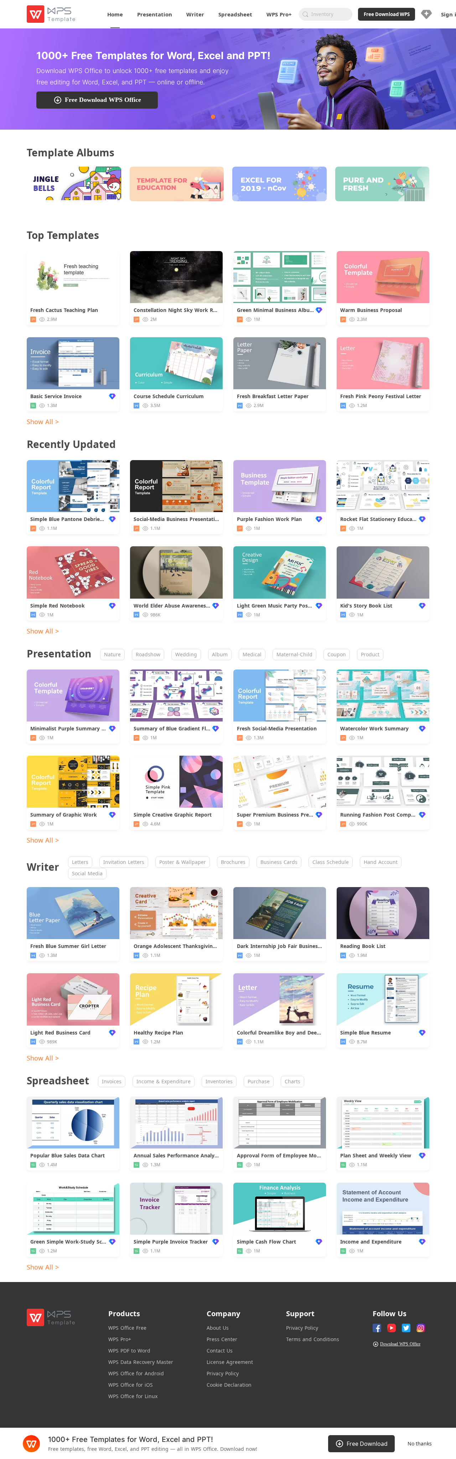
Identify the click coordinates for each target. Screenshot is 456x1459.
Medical (252, 654)
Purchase (259, 1081)
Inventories (219, 1081)
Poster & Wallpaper (182, 862)
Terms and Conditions (312, 1339)
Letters (80, 862)
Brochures (233, 862)
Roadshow (148, 654)
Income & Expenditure (163, 1081)
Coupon (336, 654)
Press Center (222, 1339)
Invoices (111, 1081)
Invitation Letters (123, 862)
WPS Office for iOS (130, 1384)
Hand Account (381, 862)
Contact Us (220, 1350)
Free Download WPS (387, 14)
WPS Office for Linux (132, 1396)
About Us (218, 1327)
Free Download (367, 1444)
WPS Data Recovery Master (140, 1362)
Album (220, 654)
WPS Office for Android (136, 1373)
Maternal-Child (294, 654)
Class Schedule (330, 862)
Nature (112, 654)
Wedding (186, 654)
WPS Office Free (127, 1327)
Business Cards (278, 862)
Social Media (87, 873)
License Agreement (230, 1362)
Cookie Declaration (229, 1384)
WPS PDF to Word (129, 1350)
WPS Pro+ (119, 1339)
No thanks (420, 1443)
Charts (292, 1081)
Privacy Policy (223, 1373)
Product (370, 654)
